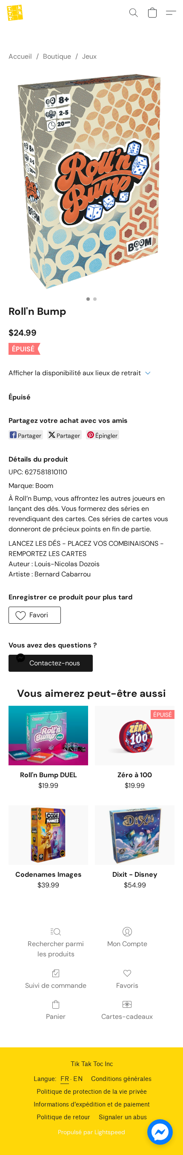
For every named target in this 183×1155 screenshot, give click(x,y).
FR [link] (64, 1079)
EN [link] (78, 1079)
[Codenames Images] (48, 835)
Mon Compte (127, 943)
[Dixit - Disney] (134, 835)
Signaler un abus (123, 1117)
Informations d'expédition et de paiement (92, 1104)
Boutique (57, 56)
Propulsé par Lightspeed (91, 1132)
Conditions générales (121, 1079)
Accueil (20, 56)
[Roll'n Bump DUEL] (48, 735)
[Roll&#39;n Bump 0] (91, 181)
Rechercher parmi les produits (56, 948)
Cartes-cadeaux (127, 1016)
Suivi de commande (55, 985)
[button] (15, 13)
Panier (56, 1016)
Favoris (127, 985)
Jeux (89, 56)
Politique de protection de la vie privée (92, 1091)
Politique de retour (63, 1117)
